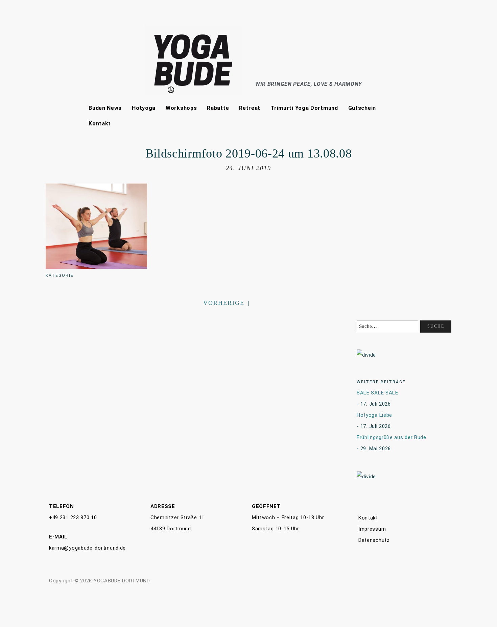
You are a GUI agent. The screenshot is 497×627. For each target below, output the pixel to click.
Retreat (249, 108)
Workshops (181, 108)
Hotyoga (144, 108)
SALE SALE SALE (377, 393)
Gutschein (362, 108)
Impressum (372, 529)
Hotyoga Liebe (374, 415)
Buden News (105, 108)
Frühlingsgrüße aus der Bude (391, 437)
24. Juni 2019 (248, 168)
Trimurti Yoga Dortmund (304, 108)
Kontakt (100, 123)
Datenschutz (374, 540)
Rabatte (218, 108)
